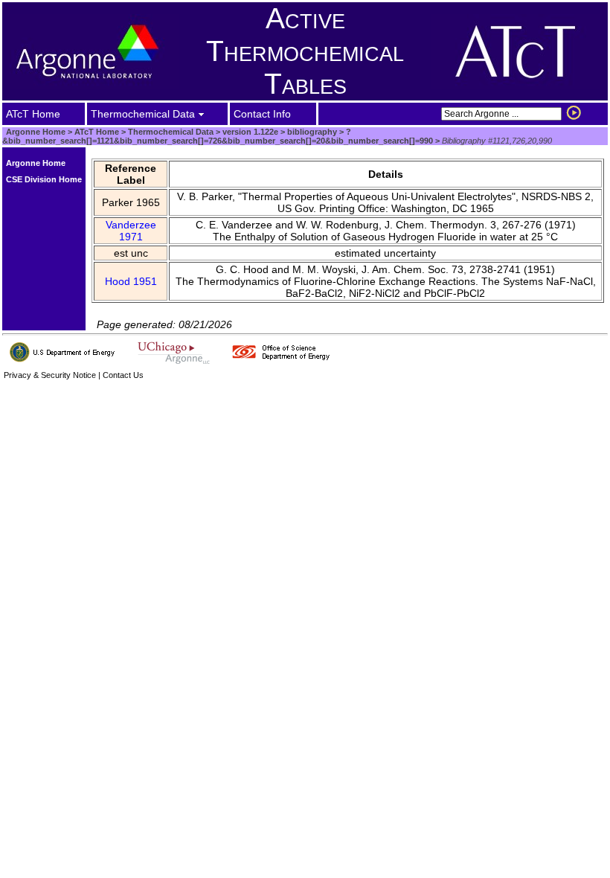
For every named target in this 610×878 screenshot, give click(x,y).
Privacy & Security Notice (50, 375)
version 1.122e (249, 131)
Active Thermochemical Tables (305, 51)
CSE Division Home (44, 179)
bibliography (311, 131)
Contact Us (123, 375)
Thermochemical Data (171, 131)
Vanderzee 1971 (131, 231)
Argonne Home (35, 131)
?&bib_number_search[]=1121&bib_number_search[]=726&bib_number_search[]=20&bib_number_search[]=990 (217, 136)
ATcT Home (96, 131)
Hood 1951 (131, 281)
